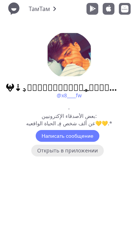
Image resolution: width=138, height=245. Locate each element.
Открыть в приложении (67, 150)
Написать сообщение (67, 136)
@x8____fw (69, 95)
